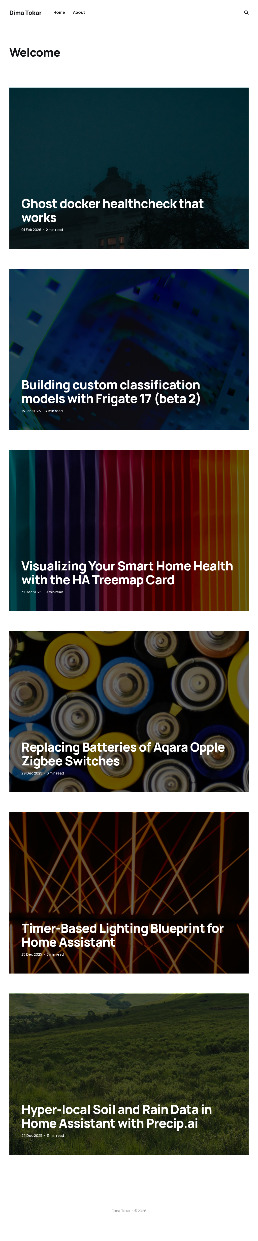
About (79, 12)
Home (59, 12)
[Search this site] (246, 12)
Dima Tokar (25, 13)
